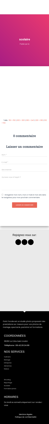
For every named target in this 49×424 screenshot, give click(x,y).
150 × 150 (12, 120)
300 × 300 (21, 120)
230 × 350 (39, 120)
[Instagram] (24, 242)
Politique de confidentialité (25, 417)
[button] (43, 7)
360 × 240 (30, 120)
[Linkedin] (31, 242)
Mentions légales (25, 414)
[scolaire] (24, 92)
